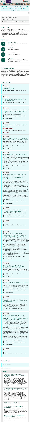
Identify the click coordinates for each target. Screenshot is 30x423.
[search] (25, 1)
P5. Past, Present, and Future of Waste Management (13, 407)
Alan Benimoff (11, 53)
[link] (23, 1)
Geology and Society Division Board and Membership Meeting (14, 416)
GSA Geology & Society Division (12, 403)
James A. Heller (12, 42)
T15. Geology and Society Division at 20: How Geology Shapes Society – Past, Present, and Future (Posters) (15, 390)
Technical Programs (6, 368)
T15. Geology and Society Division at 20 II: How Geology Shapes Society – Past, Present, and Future (15, 375)
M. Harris (10, 47)
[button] (27, 1)
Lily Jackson (11, 58)
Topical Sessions (7, 364)
